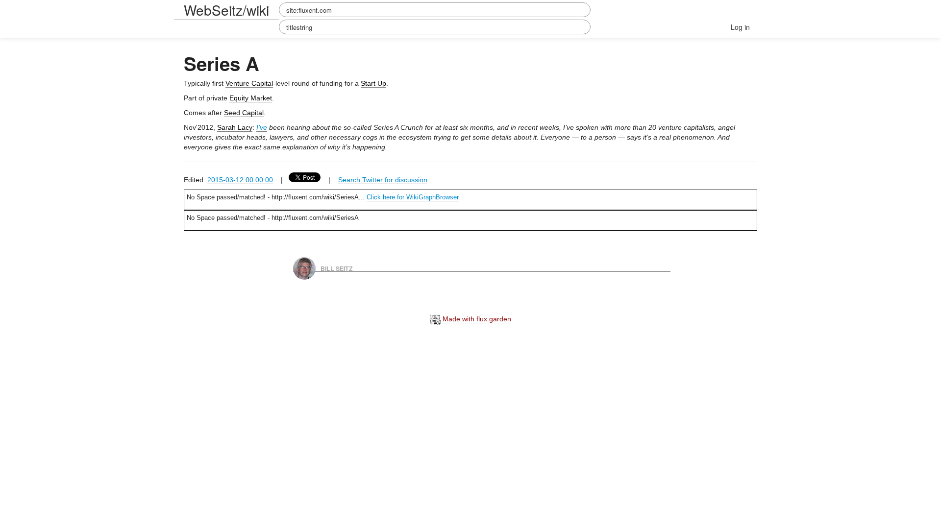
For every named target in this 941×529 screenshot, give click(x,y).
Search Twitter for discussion (382, 180)
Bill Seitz (337, 268)
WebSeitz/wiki (226, 10)
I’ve (261, 127)
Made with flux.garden (476, 319)
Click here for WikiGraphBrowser (413, 197)
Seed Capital (244, 113)
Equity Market (250, 98)
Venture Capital (249, 83)
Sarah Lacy (234, 127)
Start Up (373, 83)
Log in (740, 27)
